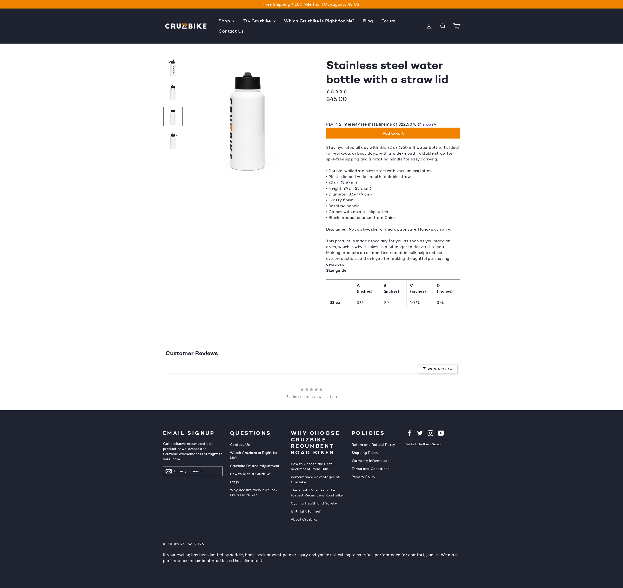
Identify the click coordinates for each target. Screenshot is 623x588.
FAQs (234, 482)
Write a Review (440, 369)
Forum (388, 21)
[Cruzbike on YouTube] (441, 433)
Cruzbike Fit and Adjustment (255, 466)
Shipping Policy (365, 452)
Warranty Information (370, 460)
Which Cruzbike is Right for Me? (319, 21)
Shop (225, 21)
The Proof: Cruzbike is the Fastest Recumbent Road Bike (317, 492)
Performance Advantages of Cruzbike (315, 479)
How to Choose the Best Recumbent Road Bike (311, 466)
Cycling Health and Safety (314, 503)
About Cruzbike (304, 519)
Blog (368, 21)
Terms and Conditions (370, 469)
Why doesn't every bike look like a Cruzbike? (254, 492)
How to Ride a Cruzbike (250, 474)
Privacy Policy (364, 477)
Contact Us (231, 31)
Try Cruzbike (257, 21)
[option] (247, 116)
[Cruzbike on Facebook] (409, 433)
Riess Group (431, 444)
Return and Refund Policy (373, 444)
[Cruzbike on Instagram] (430, 433)
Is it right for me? (306, 511)
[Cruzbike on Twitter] (420, 433)
